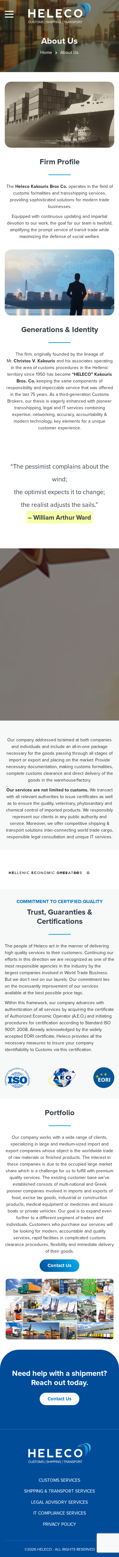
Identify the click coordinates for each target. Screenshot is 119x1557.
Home (46, 52)
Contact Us (59, 1265)
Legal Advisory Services (59, 1502)
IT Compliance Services (59, 1513)
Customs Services (59, 1480)
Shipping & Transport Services (59, 1491)
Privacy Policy (59, 1524)
